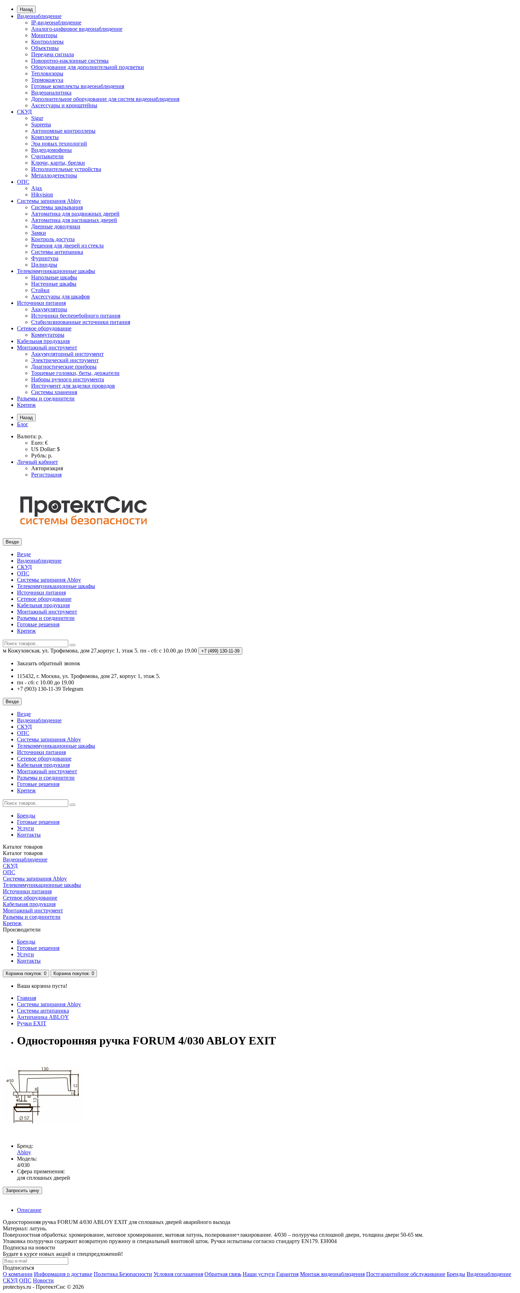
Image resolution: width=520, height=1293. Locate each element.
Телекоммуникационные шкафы (56, 271)
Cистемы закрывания (57, 207)
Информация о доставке (63, 1274)
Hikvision (42, 195)
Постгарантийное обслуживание (405, 1274)
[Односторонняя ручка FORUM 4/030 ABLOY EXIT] (43, 1134)
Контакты (29, 835)
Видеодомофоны (51, 150)
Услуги (25, 828)
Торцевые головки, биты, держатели (75, 373)
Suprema (41, 124)
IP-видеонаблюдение (56, 22)
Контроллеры (47, 42)
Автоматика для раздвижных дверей (75, 214)
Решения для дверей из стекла (67, 246)
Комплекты (45, 137)
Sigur (37, 118)
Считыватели (47, 156)
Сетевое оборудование (44, 328)
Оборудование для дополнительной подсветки (87, 67)
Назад (26, 9)
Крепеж (26, 405)
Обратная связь (222, 1274)
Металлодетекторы (54, 175)
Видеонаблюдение (39, 16)
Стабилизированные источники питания (80, 322)
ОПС (23, 182)
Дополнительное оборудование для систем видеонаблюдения (105, 99)
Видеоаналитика (51, 93)
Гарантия (287, 1274)
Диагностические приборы (64, 367)
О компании (18, 1274)
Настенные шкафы (53, 284)
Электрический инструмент (65, 360)
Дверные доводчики (55, 226)
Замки (38, 233)
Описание (29, 1210)
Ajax (36, 188)
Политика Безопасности (123, 1274)
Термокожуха (47, 80)
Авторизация (47, 468)
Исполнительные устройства (66, 169)
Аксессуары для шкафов (60, 297)
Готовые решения (38, 624)
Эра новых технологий (59, 144)
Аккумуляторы (49, 309)
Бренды (26, 816)
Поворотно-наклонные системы (70, 61)
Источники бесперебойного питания (75, 316)
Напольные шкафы (54, 277)
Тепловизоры (47, 73)
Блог (22, 424)
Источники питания (41, 303)
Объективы (45, 48)
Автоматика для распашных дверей (74, 220)
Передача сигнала (52, 54)
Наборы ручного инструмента (67, 379)
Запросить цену (22, 1190)
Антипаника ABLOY (43, 1017)
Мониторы (44, 35)
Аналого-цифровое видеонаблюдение (76, 29)
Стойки (40, 290)
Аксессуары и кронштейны (64, 105)
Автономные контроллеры (63, 131)
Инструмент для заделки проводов (73, 386)
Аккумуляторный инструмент (67, 354)
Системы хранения (54, 392)
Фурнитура (44, 258)
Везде (24, 554)
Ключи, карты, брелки (58, 163)
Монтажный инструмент (47, 347)
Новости (43, 1280)
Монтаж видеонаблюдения (332, 1274)
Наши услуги (259, 1274)
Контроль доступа (53, 239)
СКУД (24, 112)
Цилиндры (44, 265)
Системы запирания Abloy (49, 201)
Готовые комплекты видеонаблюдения (77, 86)
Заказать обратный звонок (48, 663)
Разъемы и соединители (46, 398)
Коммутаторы (47, 335)
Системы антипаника (57, 252)
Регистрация (46, 475)
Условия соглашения (178, 1274)
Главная (26, 998)
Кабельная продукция (43, 341)
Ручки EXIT (31, 1023)
